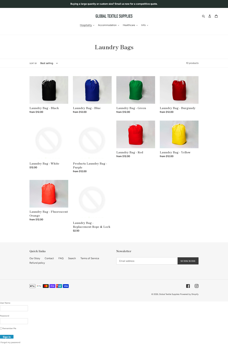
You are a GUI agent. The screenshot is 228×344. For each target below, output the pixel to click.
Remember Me (9, 328)
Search (72, 258)
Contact (49, 258)
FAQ (60, 258)
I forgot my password (10, 342)
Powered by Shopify (189, 294)
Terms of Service (89, 258)
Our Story (34, 258)
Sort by (33, 63)
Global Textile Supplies (169, 294)
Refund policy (37, 262)
